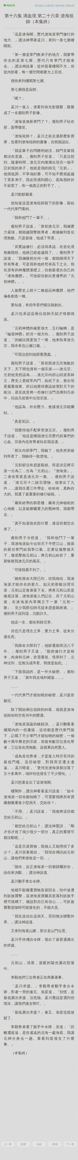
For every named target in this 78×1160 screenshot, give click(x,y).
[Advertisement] (39, 1098)
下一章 (70, 1144)
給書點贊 (49, 5)
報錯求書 (59, 5)
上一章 (8, 1144)
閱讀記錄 (70, 5)
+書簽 (54, 1144)
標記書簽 (39, 5)
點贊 (23, 1144)
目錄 (39, 1144)
